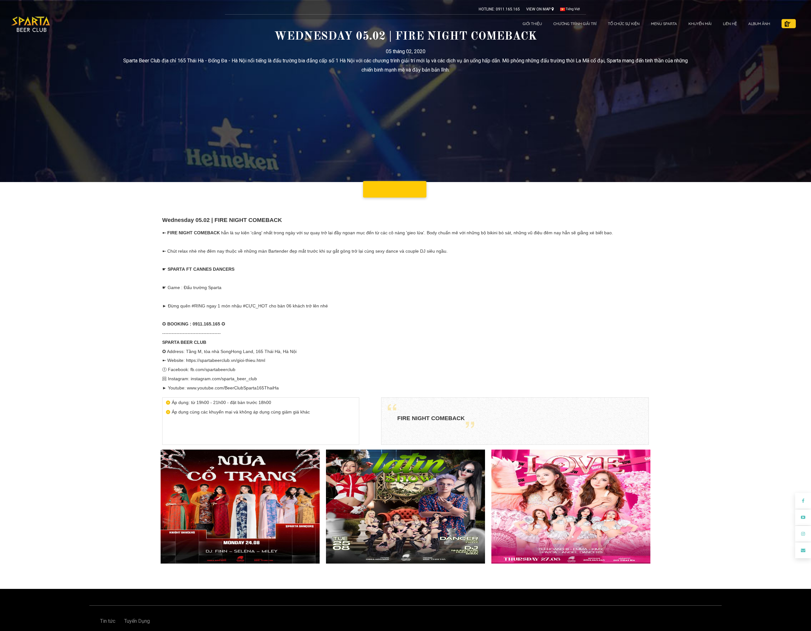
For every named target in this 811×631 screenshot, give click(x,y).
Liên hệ (730, 23)
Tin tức (107, 621)
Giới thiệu (532, 23)
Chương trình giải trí (575, 23)
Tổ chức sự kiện (624, 23)
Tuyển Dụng (137, 621)
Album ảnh (759, 23)
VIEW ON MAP (539, 9)
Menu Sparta (664, 23)
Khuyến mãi (700, 23)
